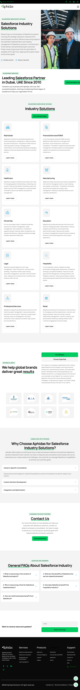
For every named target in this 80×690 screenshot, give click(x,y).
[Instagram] (77, 1)
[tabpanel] (59, 373)
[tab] (59, 354)
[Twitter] (70, 1)
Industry (54, 647)
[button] (40, 468)
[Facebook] (66, 1)
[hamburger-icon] (78, 7)
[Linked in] (73, 1)
